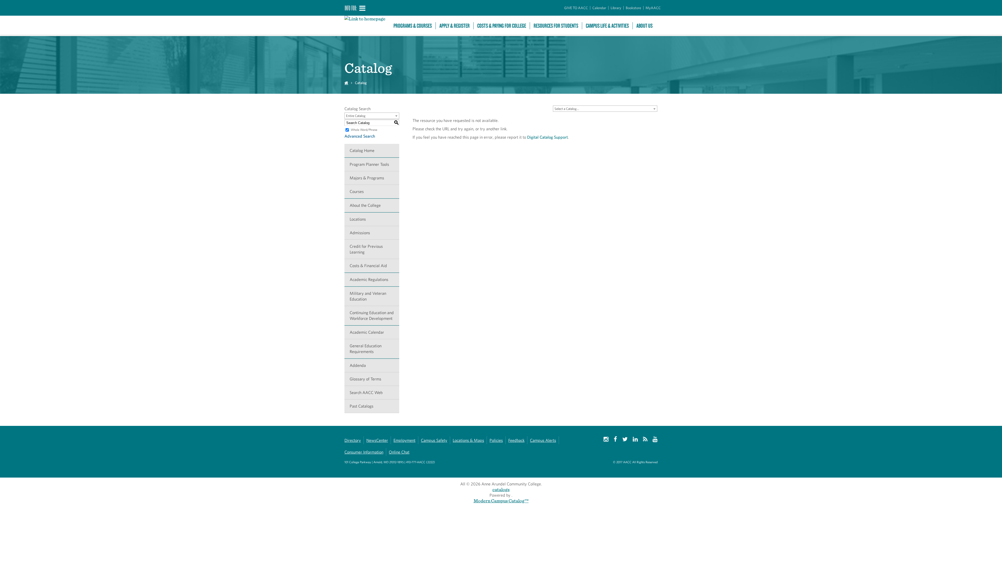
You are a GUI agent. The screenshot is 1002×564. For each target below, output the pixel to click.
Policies (496, 440)
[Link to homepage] (366, 19)
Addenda (358, 365)
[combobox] (605, 108)
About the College (365, 205)
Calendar (599, 8)
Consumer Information (363, 452)
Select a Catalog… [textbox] (566, 109)
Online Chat (399, 452)
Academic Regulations (369, 279)
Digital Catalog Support (547, 137)
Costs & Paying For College (501, 25)
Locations (358, 219)
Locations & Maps (468, 440)
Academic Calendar (367, 332)
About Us (644, 25)
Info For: (351, 7)
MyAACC (653, 8)
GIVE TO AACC (576, 8)
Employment (404, 440)
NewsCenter (377, 440)
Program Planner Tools (369, 164)
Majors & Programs (367, 177)
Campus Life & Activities (607, 25)
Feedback (516, 440)
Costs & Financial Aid (368, 265)
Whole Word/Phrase (364, 130)
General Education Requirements (365, 348)
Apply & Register (454, 25)
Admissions (360, 232)
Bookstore (633, 8)
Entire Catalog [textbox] (356, 116)
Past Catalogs (361, 406)
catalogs (501, 489)
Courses (357, 191)
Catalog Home (362, 150)
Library (616, 8)
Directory (352, 440)
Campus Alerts (543, 440)
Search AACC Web (366, 392)
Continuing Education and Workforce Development (372, 315)
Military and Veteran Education (368, 296)
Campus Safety (434, 440)
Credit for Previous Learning (366, 249)
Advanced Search (359, 136)
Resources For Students (556, 25)
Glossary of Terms (365, 379)
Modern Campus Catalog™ (501, 500)
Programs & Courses (412, 25)
